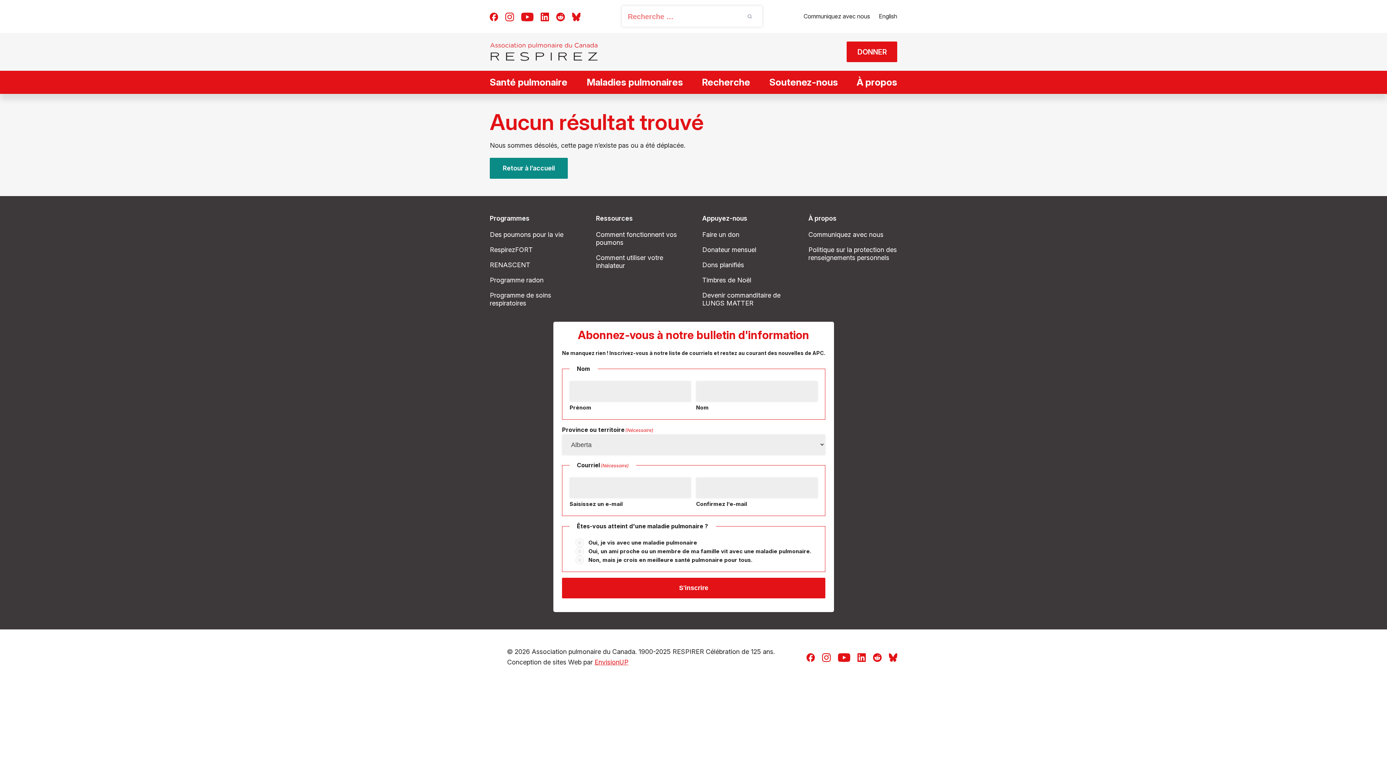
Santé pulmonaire (528, 82)
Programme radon (517, 280)
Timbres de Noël (726, 280)
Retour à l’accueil (529, 168)
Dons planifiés (723, 265)
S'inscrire (693, 588)
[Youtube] (527, 16)
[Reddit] (560, 16)
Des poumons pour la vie (526, 234)
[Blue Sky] (576, 16)
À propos (877, 82)
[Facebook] (494, 16)
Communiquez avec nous (837, 16)
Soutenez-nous (803, 82)
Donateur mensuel (729, 250)
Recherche (726, 82)
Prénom (580, 407)
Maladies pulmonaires (635, 82)
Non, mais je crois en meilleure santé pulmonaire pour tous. (670, 559)
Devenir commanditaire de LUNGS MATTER (741, 299)
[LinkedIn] (545, 16)
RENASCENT (510, 265)
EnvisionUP (611, 662)
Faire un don (720, 234)
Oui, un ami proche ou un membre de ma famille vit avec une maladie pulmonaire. (699, 551)
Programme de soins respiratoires (520, 299)
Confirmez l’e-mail (721, 503)
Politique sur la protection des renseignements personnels (852, 253)
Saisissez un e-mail (596, 503)
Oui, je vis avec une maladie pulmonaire (642, 542)
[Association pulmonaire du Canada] (544, 51)
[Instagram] (509, 16)
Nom (702, 407)
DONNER (872, 52)
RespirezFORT (511, 250)
